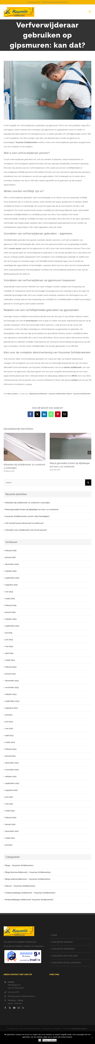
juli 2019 (8, 845)
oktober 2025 (10, 571)
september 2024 (12, 626)
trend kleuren (32, 321)
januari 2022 (10, 824)
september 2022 (12, 783)
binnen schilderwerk (73, 367)
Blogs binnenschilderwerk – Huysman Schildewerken (28, 872)
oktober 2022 (10, 776)
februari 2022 (10, 817)
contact (74, 380)
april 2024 (9, 653)
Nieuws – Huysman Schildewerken (20, 886)
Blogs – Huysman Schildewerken (19, 865)
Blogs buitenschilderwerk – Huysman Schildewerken (27, 879)
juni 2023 (9, 722)
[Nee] (92, 1037)
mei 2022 (9, 804)
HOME (54, 935)
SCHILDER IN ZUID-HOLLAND (65, 956)
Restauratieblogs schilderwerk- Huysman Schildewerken (29, 899)
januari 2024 (10, 674)
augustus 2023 (11, 708)
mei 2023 (9, 728)
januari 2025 (10, 612)
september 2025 (12, 578)
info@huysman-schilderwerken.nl (55, 2)
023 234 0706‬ (13, 992)
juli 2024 (8, 633)
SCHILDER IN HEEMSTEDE (63, 949)
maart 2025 (10, 598)
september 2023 (12, 701)
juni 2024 (9, 639)
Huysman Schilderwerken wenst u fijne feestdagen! (27, 516)
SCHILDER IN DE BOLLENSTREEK (66, 963)
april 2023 (9, 735)
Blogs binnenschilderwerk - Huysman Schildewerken (47, 394)
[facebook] (5, 1008)
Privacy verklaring (49, 1040)
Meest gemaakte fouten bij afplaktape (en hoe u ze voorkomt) (31, 509)
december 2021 (12, 831)
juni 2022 (9, 797)
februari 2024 (10, 667)
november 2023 (12, 687)
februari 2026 (10, 550)
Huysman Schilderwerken (27, 142)
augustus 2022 (11, 790)
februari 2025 (10, 605)
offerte (74, 376)
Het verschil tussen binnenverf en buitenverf (24, 523)
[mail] (19, 1008)
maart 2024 (10, 660)
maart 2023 (10, 742)
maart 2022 (10, 811)
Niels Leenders (12, 394)
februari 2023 (10, 749)
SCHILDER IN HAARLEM (62, 942)
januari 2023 (10, 756)
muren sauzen (15, 248)
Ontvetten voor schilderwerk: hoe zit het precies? (26, 530)
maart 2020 (10, 838)
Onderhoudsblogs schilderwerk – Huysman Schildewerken (30, 893)
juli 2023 (8, 715)
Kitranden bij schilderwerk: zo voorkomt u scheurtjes (27, 503)
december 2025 (12, 564)
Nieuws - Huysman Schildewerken (79, 394)
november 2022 (12, 770)
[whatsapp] (23, 1008)
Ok (40, 1040)
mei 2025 (9, 592)
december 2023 (12, 681)
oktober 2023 (10, 694)
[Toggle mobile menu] (90, 11)
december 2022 (12, 763)
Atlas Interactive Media (78, 1028)
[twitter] (10, 1008)
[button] (5, 452)
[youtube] (14, 1008)
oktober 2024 (10, 619)
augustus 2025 (11, 585)
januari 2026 (10, 557)
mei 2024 (9, 646)
